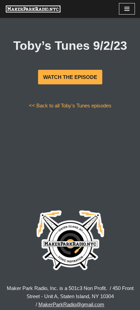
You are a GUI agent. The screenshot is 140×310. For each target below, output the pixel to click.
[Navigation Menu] (127, 9)
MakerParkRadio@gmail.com (71, 304)
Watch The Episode (70, 77)
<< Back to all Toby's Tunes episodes (70, 105)
